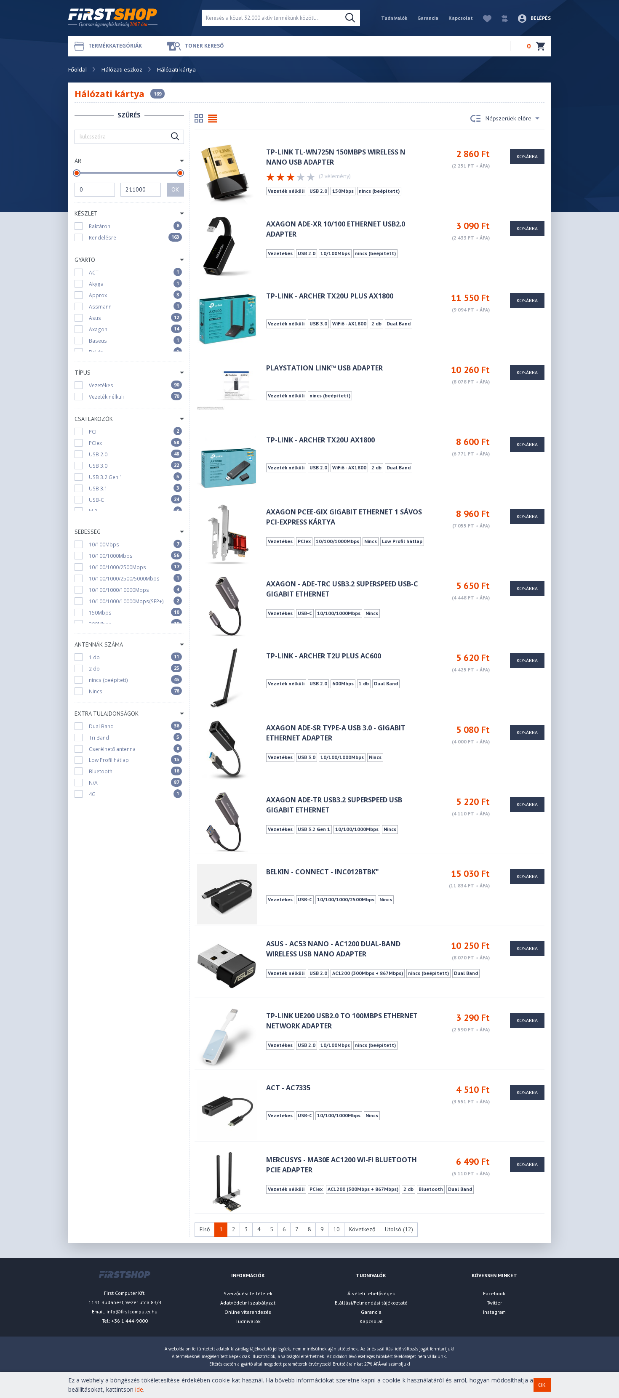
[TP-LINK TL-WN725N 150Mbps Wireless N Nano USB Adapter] (226, 174)
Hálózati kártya (176, 69)
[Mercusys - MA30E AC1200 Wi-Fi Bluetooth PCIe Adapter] (227, 1181)
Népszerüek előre (508, 118)
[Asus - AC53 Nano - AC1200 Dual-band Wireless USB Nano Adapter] (227, 965)
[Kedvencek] (483, 17)
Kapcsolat (460, 18)
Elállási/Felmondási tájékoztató (371, 1302)
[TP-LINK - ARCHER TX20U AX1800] (227, 462)
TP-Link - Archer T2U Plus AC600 (323, 655)
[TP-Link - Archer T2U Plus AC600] (227, 678)
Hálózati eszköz (121, 69)
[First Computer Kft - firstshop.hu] (128, 17)
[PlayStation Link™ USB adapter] (227, 390)
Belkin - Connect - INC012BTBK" (322, 871)
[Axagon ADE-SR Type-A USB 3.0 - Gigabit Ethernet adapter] (227, 750)
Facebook (494, 1293)
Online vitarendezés (247, 1312)
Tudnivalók (394, 18)
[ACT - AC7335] (227, 1109)
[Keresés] (350, 18)
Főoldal (77, 69)
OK (175, 189)
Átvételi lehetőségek (371, 1293)
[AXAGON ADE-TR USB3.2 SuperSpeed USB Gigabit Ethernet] (227, 821)
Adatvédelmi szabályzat (247, 1302)
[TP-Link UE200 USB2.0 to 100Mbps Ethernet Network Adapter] (226, 1037)
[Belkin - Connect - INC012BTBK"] (227, 893)
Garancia (427, 18)
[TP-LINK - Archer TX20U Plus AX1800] (227, 318)
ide (139, 1389)
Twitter (494, 1302)
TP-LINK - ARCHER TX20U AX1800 (320, 440)
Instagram (494, 1312)
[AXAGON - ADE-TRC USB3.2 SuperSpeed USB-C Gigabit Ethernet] (226, 606)
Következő (362, 1229)
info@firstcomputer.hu (132, 1311)
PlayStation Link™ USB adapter (324, 368)
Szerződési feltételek (248, 1293)
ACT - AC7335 (288, 1087)
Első (205, 1229)
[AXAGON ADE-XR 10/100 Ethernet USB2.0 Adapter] (227, 246)
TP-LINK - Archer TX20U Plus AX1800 (329, 296)
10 (336, 1229)
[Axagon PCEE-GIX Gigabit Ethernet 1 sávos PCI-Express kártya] (227, 534)
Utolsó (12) (399, 1229)
